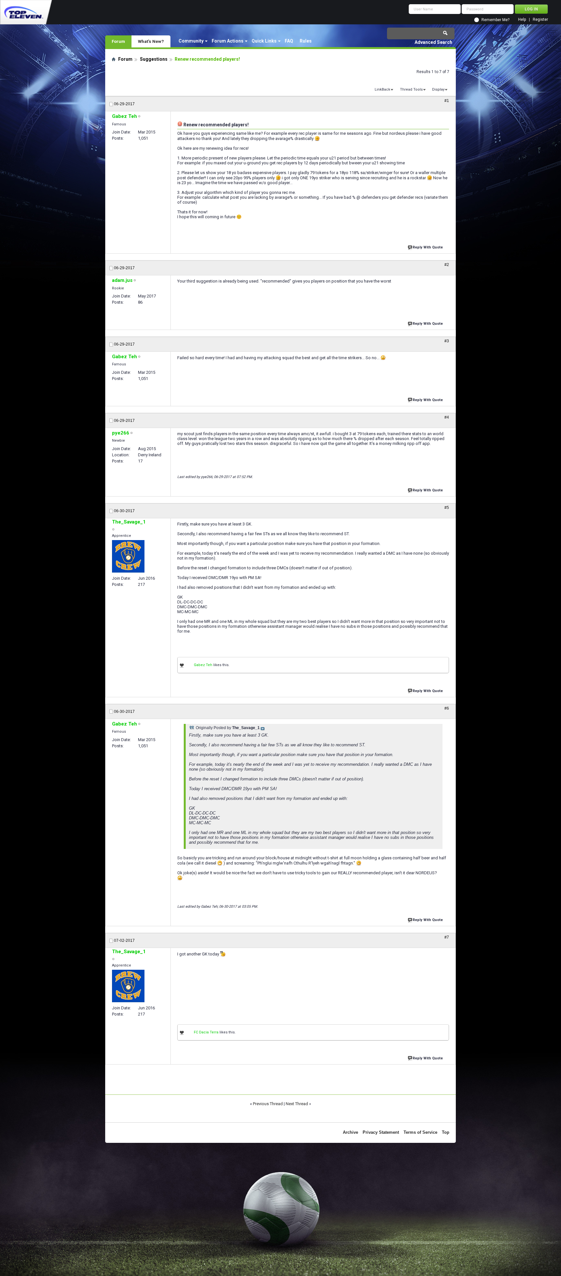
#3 (446, 341)
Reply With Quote (428, 247)
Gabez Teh (203, 665)
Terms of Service (420, 1132)
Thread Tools (411, 89)
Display (438, 89)
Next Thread (297, 1103)
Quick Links (264, 41)
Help (522, 19)
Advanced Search (433, 42)
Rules (306, 41)
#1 (446, 100)
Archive (350, 1132)
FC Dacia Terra (206, 1032)
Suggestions (154, 59)
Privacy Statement (381, 1132)
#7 (446, 937)
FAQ (289, 41)
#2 (446, 264)
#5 (446, 507)
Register (540, 19)
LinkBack (382, 89)
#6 (446, 708)
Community (191, 41)
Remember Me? (495, 20)
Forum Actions (227, 41)
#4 (446, 417)
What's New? (151, 41)
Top (445, 1132)
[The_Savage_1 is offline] (128, 556)
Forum (118, 41)
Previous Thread (268, 1103)
